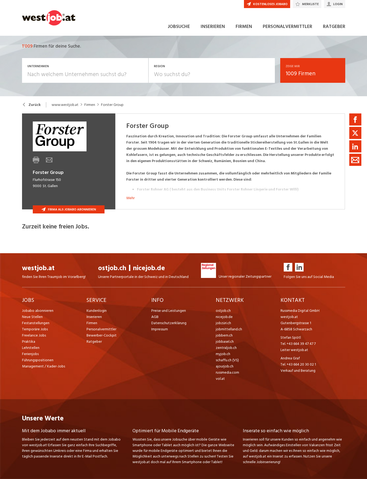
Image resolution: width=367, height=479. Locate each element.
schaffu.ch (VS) (227, 360)
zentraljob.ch (226, 348)
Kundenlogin (97, 311)
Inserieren (94, 317)
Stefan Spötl (290, 337)
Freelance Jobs (34, 335)
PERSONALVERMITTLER (287, 26)
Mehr (130, 198)
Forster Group (112, 104)
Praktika (28, 341)
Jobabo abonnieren (37, 311)
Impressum (159, 329)
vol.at (220, 379)
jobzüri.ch (223, 323)
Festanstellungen (35, 323)
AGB (155, 317)
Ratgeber (94, 341)
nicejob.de (149, 268)
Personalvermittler (101, 329)
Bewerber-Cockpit (102, 335)
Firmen (89, 104)
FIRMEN (244, 26)
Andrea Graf (290, 358)
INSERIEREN (213, 26)
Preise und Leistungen (168, 311)
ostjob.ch (112, 268)
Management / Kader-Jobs (43, 366)
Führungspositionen (37, 360)
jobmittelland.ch (229, 329)
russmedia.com (227, 372)
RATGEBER (334, 26)
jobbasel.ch (225, 341)
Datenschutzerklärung (168, 323)
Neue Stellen (32, 317)
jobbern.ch (224, 335)
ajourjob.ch (224, 366)
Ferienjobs (30, 354)
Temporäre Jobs (35, 329)
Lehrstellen (30, 348)
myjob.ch (223, 354)
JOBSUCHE (179, 26)
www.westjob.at (65, 104)
